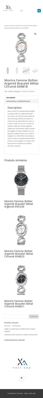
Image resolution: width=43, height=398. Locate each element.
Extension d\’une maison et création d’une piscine (20, 335)
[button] (35, 34)
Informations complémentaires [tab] (18, 101)
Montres (12, 25)
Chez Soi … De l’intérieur (12, 326)
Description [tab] (10, 98)
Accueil (6, 25)
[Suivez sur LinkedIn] (39, 10)
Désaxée (19, 25)
